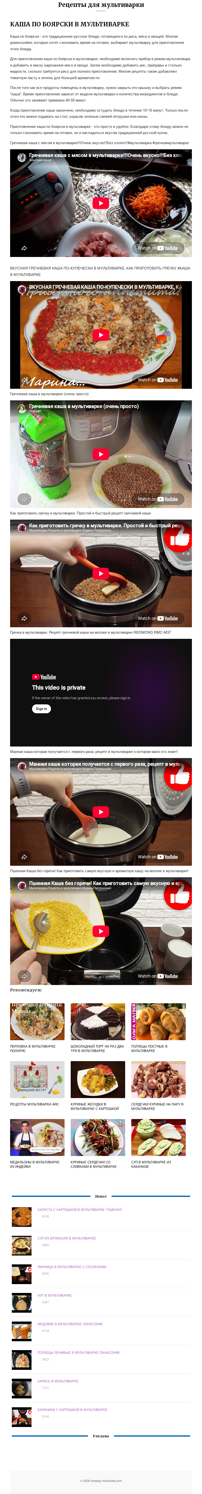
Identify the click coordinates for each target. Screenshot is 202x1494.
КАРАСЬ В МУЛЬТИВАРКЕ (58, 1381)
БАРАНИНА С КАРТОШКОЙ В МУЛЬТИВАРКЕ (72, 1409)
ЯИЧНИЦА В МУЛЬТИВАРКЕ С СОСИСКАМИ (72, 1266)
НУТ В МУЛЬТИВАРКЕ (55, 1295)
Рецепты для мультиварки (101, 5)
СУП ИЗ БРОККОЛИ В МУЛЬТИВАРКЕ (67, 1238)
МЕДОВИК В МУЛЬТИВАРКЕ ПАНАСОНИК (70, 1324)
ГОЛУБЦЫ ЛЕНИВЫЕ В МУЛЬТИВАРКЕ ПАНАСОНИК (79, 1352)
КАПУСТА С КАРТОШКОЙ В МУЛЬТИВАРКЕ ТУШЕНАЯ (79, 1209)
